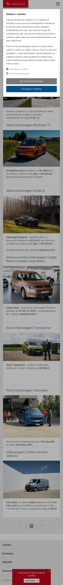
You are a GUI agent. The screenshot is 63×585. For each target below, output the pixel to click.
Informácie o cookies (19, 69)
